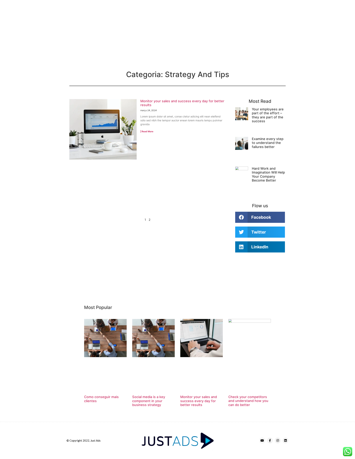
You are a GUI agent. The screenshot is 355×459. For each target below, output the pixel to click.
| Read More (146, 131)
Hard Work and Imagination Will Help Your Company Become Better (268, 174)
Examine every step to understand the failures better (267, 143)
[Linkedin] (285, 440)
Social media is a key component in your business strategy (148, 401)
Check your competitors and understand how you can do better (248, 401)
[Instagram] (278, 440)
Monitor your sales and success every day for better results (198, 401)
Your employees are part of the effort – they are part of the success (268, 115)
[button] (260, 217)
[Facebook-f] (270, 440)
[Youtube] (262, 440)
